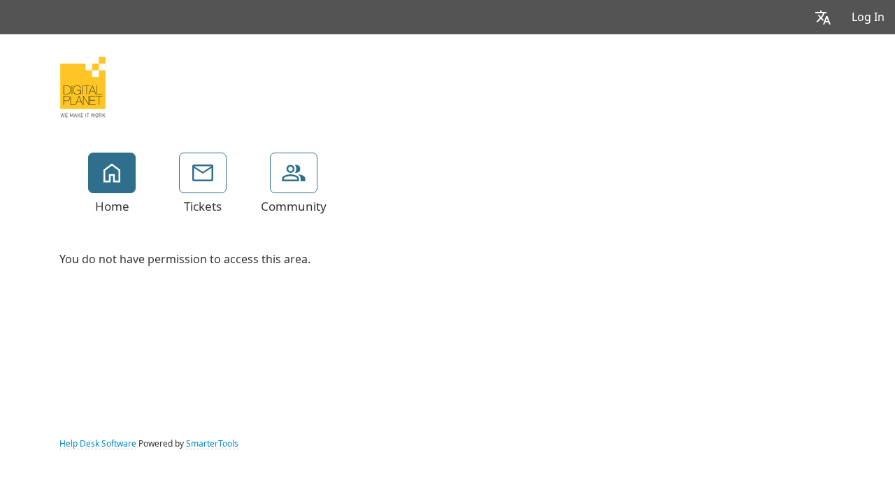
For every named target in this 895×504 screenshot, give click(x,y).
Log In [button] (868, 17)
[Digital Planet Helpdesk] (82, 85)
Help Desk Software (97, 444)
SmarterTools (212, 444)
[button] (823, 17)
